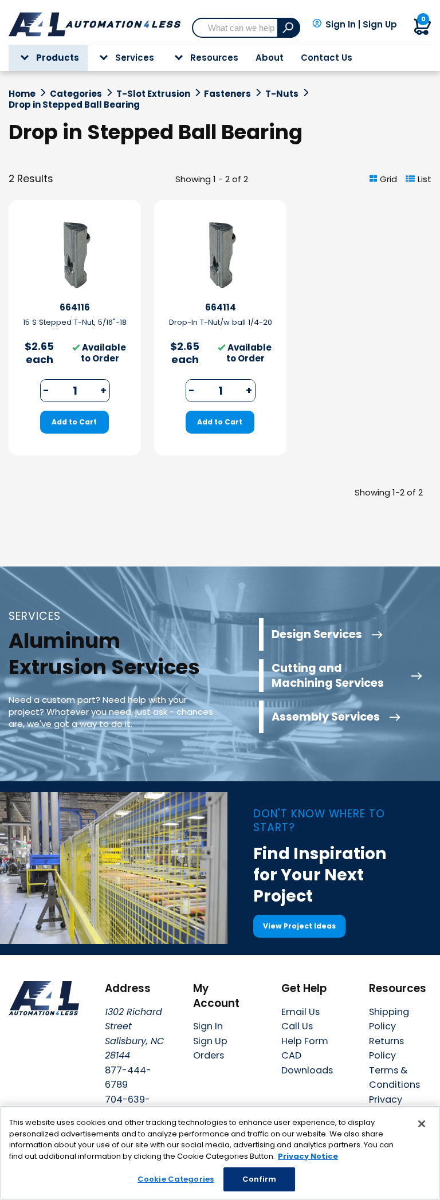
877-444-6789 (128, 1078)
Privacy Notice (308, 1156)
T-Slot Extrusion (153, 94)
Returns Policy (386, 1048)
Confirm (259, 1179)
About (270, 58)
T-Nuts (281, 94)
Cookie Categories (176, 1179)
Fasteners (227, 94)
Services (134, 58)
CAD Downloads (307, 1063)
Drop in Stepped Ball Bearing (74, 105)
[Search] (288, 28)
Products (57, 58)
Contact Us (326, 58)
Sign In (340, 24)
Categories (76, 94)
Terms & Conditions (394, 1078)
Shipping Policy (389, 1019)
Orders (208, 1055)
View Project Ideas (299, 926)
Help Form (304, 1041)
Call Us (297, 1026)
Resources (214, 58)
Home (22, 94)
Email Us (300, 1011)
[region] (220, 1152)
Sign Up (380, 24)
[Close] (421, 1123)
